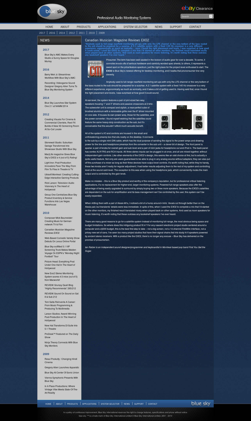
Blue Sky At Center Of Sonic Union (62, 372)
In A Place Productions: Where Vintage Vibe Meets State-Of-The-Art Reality (61, 389)
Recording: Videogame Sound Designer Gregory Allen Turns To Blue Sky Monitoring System (61, 86)
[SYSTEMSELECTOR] (135, 26)
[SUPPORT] (176, 26)
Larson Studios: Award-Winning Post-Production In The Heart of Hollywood (60, 317)
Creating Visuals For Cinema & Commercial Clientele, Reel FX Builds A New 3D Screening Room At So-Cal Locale (62, 124)
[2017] (42, 32)
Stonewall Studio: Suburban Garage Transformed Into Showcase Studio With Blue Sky (60, 146)
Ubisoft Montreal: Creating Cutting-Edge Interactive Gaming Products (62, 176)
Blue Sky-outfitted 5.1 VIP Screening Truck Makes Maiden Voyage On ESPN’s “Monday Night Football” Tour (62, 251)
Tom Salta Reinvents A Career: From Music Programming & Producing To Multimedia (60, 305)
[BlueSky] (201, 403)
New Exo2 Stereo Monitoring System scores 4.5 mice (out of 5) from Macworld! (61, 276)
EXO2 (109, 70)
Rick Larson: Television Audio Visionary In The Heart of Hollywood (59, 186)
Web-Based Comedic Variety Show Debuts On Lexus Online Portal (62, 239)
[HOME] (49, 26)
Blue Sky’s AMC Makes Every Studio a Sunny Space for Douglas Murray (62, 58)
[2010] (92, 32)
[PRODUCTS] (83, 26)
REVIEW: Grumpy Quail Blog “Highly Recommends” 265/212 (60, 286)
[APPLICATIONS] (107, 26)
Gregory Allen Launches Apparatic (62, 367)
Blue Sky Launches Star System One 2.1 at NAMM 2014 (60, 104)
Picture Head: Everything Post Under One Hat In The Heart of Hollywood (60, 265)
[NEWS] (158, 26)
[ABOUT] (65, 26)
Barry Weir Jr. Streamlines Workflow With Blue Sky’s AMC (60, 76)
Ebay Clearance (197, 9)
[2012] (72, 32)
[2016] (52, 32)
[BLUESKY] (52, 11)
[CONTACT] (195, 26)
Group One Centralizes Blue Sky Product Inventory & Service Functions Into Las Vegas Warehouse (61, 199)
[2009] (102, 32)
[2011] (82, 32)
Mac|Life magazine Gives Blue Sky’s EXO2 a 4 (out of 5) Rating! (61, 156)
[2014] (62, 32)
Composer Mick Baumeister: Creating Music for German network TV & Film (59, 221)
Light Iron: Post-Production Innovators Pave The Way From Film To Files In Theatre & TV (60, 166)
